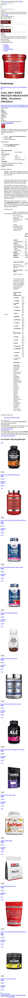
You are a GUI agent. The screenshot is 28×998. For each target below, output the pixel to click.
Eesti (2, 88)
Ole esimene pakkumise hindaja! (12, 417)
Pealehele (6, 45)
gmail (6, 15)
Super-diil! (6, 46)
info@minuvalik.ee (5, 993)
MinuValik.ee (11, 996)
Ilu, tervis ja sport (16, 87)
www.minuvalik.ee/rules (7, 428)
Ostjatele (13, 995)
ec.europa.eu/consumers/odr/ (8, 435)
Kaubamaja (6, 47)
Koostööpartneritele (8, 49)
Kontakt (6, 50)
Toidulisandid (23, 87)
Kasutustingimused (5, 995)
